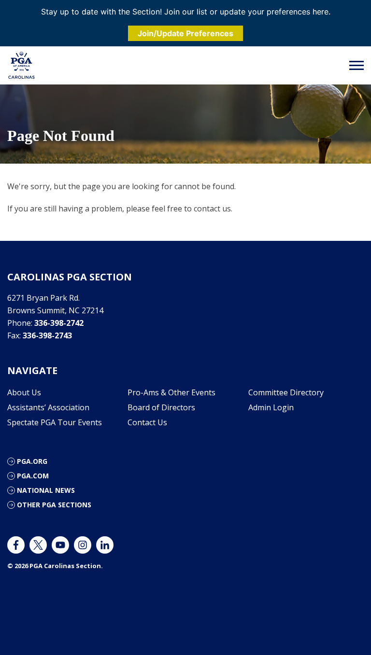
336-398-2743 (47, 335)
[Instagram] (82, 545)
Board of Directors (161, 407)
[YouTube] (60, 545)
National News (46, 490)
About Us (24, 392)
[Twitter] (38, 545)
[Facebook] (16, 545)
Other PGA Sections (54, 504)
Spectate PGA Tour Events (54, 422)
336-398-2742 (59, 323)
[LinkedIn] (105, 545)
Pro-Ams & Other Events (171, 392)
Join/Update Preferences (185, 33)
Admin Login (271, 407)
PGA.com (33, 475)
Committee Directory (286, 392)
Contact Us (147, 422)
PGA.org (32, 461)
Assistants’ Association (48, 407)
